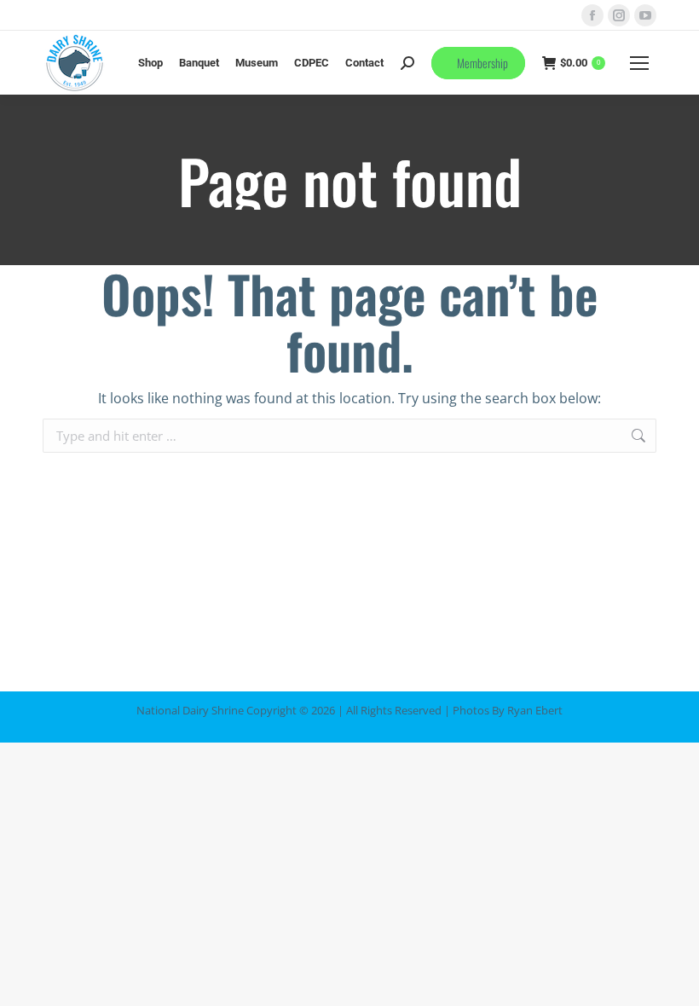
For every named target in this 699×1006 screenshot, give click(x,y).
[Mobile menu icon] (639, 63)
